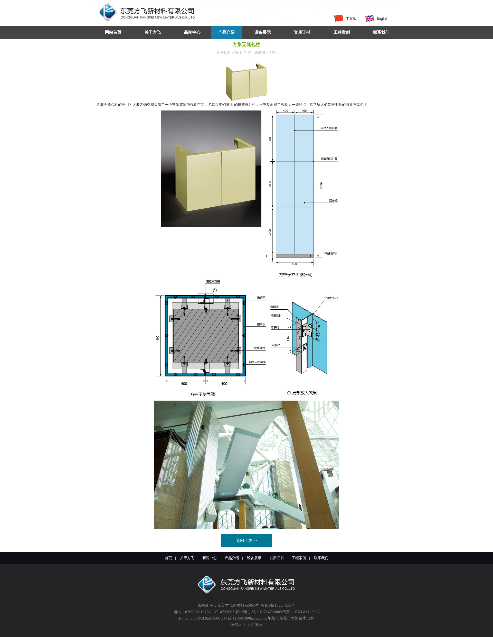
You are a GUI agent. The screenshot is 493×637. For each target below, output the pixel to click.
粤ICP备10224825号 (278, 605)
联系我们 (321, 558)
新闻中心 (209, 558)
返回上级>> (246, 540)
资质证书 (276, 558)
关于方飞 (187, 558)
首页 (168, 558)
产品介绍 (232, 558)
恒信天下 (238, 625)
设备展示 (254, 558)
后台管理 (254, 625)
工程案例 (299, 558)
